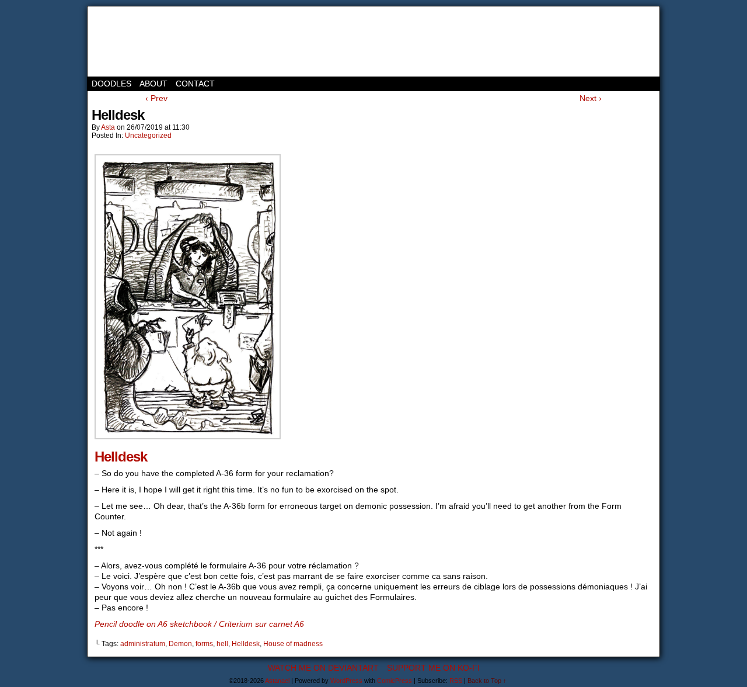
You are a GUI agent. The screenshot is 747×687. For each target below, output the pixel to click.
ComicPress (394, 680)
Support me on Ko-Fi (433, 667)
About (153, 83)
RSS (455, 680)
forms (204, 644)
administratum (142, 644)
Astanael (140, 41)
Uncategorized (148, 135)
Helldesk (121, 456)
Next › (591, 98)
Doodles (111, 83)
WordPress (346, 680)
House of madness (293, 644)
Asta (108, 127)
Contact (195, 83)
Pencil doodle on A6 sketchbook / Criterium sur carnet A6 (199, 624)
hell (222, 644)
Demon (180, 644)
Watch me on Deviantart (323, 667)
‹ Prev (156, 98)
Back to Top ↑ (487, 680)
